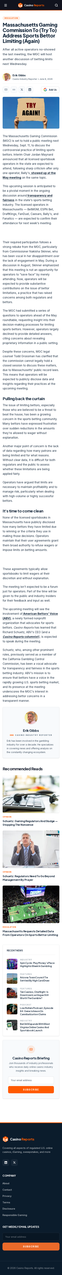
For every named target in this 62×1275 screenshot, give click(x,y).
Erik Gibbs (19, 75)
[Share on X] (22, 89)
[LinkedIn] (5, 1162)
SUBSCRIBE (31, 1089)
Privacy (7, 1196)
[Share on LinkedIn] (29, 89)
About (5, 1183)
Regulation (11, 18)
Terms (6, 1202)
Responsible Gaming (14, 1215)
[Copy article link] (14, 89)
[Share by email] (6, 89)
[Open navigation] (6, 5)
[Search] (56, 5)
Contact (7, 1189)
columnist (21, 636)
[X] (14, 1162)
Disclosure (8, 1208)
